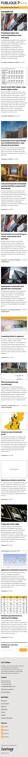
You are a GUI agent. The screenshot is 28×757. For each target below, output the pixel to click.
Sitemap (3, 715)
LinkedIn (5, 726)
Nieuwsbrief (4, 709)
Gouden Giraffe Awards (7, 718)
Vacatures (3, 706)
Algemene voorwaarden (7, 689)
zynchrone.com (5, 753)
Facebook (6, 730)
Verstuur (23, 650)
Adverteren (4, 700)
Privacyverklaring (5, 692)
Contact (3, 712)
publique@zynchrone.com (8, 686)
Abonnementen (5, 703)
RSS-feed (6, 736)
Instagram (6, 733)
